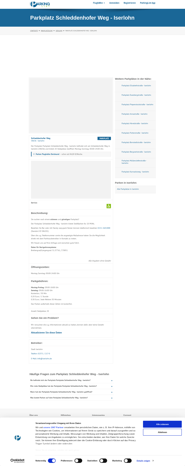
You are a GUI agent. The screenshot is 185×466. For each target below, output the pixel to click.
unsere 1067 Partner (53, 427)
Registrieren (130, 2)
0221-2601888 (104, 228)
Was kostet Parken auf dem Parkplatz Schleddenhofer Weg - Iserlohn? (59, 397)
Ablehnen (162, 432)
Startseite (34, 31)
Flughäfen (98, 2)
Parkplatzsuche (47, 31)
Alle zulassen (162, 424)
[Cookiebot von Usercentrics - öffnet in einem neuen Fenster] (17, 461)
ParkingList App (147, 2)
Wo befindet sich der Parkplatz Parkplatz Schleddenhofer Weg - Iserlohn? (60, 380)
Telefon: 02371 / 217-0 (40, 353)
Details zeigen (143, 461)
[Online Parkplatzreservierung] (39, 4)
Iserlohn (59, 31)
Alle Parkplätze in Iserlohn (128, 189)
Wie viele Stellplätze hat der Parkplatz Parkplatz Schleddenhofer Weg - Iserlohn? (63, 386)
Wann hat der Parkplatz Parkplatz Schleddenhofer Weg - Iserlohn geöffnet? (61, 392)
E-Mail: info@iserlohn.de (41, 358)
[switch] (78, 460)
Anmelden (114, 2)
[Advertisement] (92, 55)
